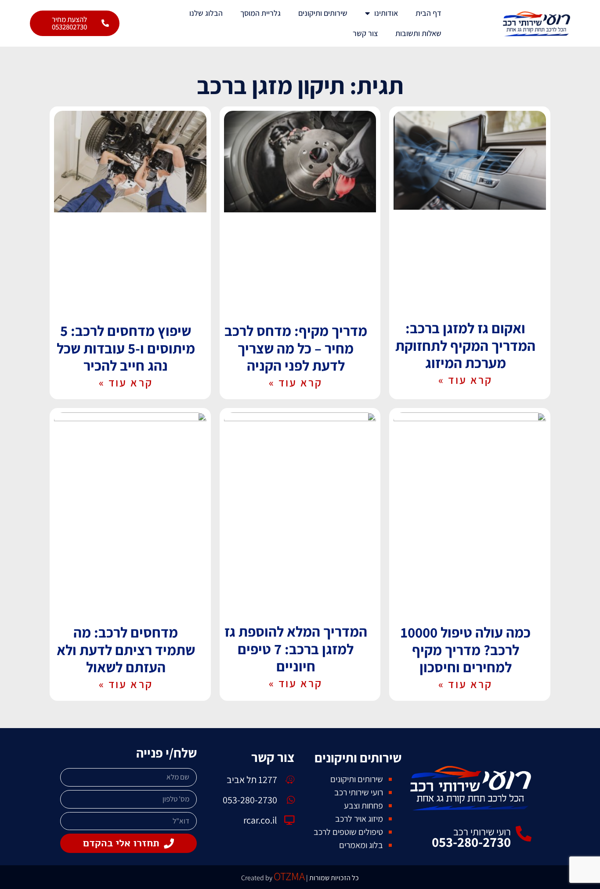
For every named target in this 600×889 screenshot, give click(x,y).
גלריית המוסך (260, 13)
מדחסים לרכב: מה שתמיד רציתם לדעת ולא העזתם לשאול (126, 649)
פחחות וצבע (363, 805)
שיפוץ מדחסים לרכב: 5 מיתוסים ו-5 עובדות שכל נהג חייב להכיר (126, 348)
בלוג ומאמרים (361, 845)
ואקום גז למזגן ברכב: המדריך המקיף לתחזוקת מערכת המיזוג (465, 345)
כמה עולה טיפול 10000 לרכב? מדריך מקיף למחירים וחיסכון (466, 649)
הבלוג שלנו (206, 13)
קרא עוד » (465, 379)
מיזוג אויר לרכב (359, 818)
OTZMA (289, 876)
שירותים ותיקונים (322, 13)
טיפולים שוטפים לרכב (348, 832)
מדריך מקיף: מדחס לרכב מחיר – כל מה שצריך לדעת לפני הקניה (295, 348)
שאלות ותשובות (418, 33)
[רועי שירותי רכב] (523, 834)
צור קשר (365, 33)
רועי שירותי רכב (482, 831)
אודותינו (386, 13)
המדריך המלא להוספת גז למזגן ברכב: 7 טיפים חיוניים (295, 648)
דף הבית (428, 13)
